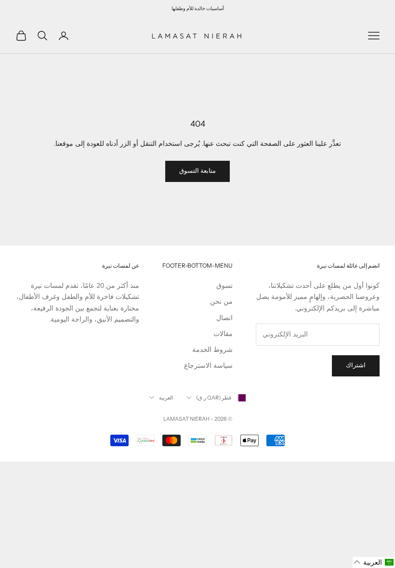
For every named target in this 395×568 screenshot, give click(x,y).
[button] (374, 562)
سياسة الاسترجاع (208, 365)
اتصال (224, 318)
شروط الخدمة (212, 349)
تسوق (224, 285)
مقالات (223, 333)
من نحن (221, 301)
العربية (166, 397)
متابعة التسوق (197, 171)
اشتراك (356, 365)
